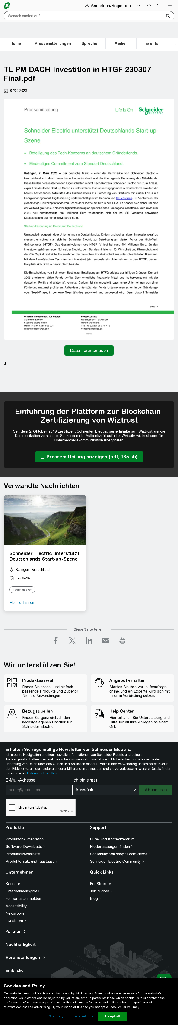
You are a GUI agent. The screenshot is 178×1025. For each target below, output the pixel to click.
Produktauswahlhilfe (23, 854)
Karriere (13, 883)
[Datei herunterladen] (89, 350)
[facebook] (55, 640)
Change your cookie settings (70, 1016)
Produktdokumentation (25, 839)
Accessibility (16, 906)
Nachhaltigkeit (22, 589)
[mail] (105, 640)
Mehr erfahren (21, 602)
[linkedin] (89, 640)
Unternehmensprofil (22, 891)
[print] (122, 640)
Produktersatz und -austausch (31, 861)
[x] (72, 640)
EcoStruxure (100, 883)
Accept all (112, 1016)
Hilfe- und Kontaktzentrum (112, 839)
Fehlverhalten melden (23, 898)
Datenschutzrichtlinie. (43, 773)
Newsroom (15, 913)
